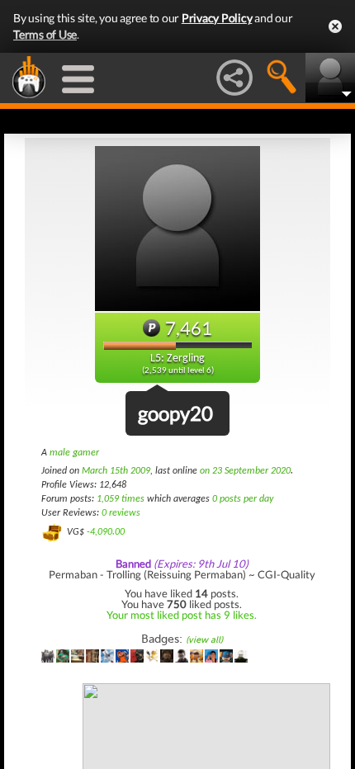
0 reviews (121, 513)
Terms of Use (45, 34)
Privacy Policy (217, 18)
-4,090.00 (106, 532)
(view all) (204, 640)
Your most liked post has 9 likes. (181, 614)
